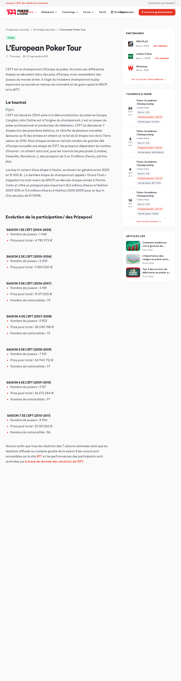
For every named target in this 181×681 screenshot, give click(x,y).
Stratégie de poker (44, 29)
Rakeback (48, 12)
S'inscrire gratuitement (157, 12)
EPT (39, 456)
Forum (87, 12)
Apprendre (26, 12)
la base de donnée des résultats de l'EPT (54, 461)
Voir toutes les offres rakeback (147, 79)
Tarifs (102, 12)
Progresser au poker (17, 29)
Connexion (127, 12)
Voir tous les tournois (147, 221)
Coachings (68, 12)
